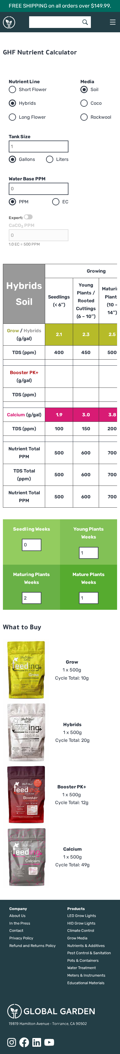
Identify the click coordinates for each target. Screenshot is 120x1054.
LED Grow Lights (81, 915)
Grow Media (77, 938)
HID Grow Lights (81, 923)
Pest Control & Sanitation (89, 953)
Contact (16, 930)
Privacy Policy (21, 938)
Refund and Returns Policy (32, 945)
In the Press (19, 923)
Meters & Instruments (86, 975)
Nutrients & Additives (86, 945)
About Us (17, 915)
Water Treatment (81, 968)
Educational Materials (86, 983)
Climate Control (80, 930)
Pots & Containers (83, 960)
